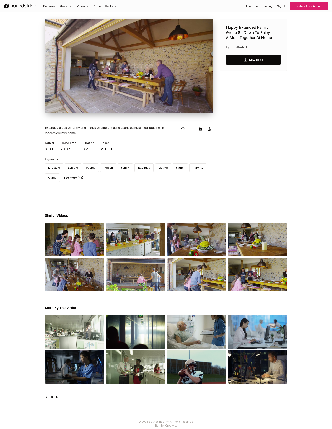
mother (163, 167)
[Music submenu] (70, 6)
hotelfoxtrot (239, 47)
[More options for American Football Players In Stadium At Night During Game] (220, 378)
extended (144, 167)
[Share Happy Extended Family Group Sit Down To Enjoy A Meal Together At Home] (209, 129)
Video (81, 6)
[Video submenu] (87, 6)
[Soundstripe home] (20, 6)
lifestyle (54, 167)
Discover (49, 6)
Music (64, 6)
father (180, 167)
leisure (73, 167)
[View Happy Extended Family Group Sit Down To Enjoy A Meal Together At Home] (196, 251)
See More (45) (73, 177)
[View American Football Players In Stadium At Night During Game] (196, 378)
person (108, 167)
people (90, 167)
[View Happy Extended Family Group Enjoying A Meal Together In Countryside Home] (74, 251)
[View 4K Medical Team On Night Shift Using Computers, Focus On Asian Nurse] (74, 378)
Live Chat (252, 6)
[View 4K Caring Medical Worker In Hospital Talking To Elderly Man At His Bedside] (196, 343)
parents (198, 167)
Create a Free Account (308, 6)
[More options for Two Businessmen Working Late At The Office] (281, 378)
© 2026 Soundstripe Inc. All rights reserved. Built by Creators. (166, 423)
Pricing (268, 6)
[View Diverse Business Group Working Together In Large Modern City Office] (74, 343)
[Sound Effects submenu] (115, 6)
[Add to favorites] (183, 129)
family (125, 167)
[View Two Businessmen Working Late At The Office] (257, 378)
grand (52, 177)
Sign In (281, 6)
